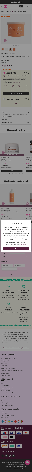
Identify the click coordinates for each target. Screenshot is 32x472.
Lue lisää (23, 244)
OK (16, 248)
